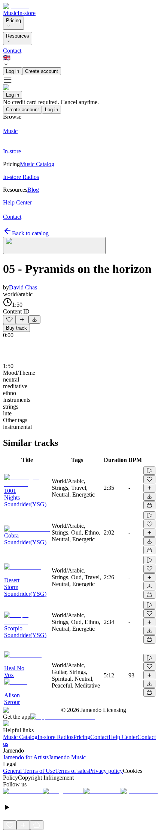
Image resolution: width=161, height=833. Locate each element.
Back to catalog (30, 233)
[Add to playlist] (22, 319)
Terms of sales (72, 771)
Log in (12, 71)
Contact (12, 50)
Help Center (123, 737)
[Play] (54, 245)
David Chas (23, 287)
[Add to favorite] (9, 319)
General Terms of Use (29, 771)
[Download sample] (34, 319)
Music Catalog (20, 737)
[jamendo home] (16, 6)
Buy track (16, 328)
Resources (17, 36)
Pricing (13, 20)
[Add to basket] (149, 505)
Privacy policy (106, 771)
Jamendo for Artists (26, 757)
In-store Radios (55, 737)
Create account (41, 71)
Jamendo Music (67, 757)
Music (10, 13)
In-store (27, 13)
